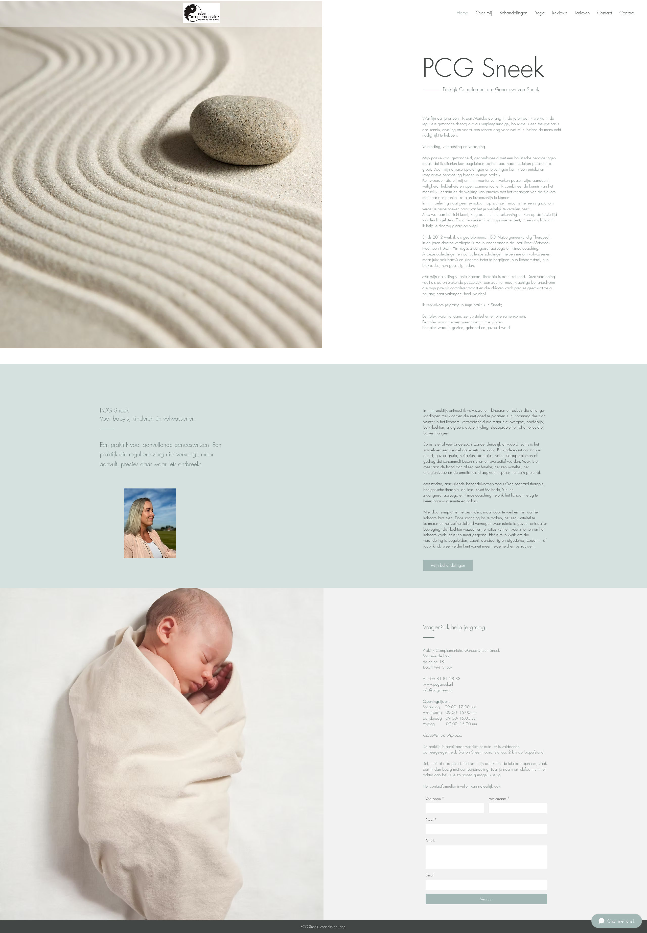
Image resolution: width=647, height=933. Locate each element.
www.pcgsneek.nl (438, 684)
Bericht (430, 840)
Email (431, 819)
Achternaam (499, 798)
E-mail (430, 875)
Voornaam (435, 798)
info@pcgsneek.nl (437, 690)
